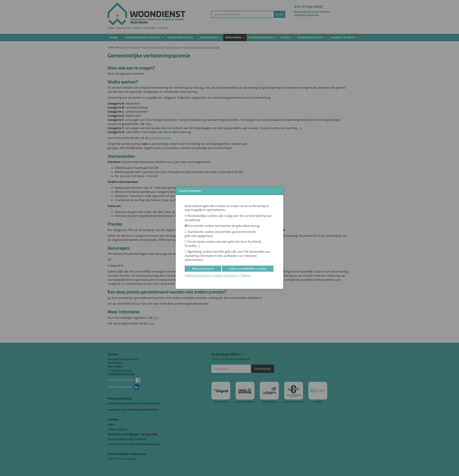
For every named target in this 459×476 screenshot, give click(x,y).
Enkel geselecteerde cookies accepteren (211, 275)
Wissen (246, 275)
